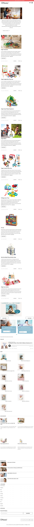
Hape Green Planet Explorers (7, 109)
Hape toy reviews (5, 287)
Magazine (1, 503)
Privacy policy (13, 524)
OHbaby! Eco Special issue (8, 401)
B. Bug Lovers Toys (5, 198)
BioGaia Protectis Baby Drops (22, 443)
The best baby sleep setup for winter (12, 478)
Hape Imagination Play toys (7, 79)
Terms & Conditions (8, 524)
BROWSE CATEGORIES (6, 30)
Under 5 (1, 491)
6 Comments (14, 268)
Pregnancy (1, 487)
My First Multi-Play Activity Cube (8, 257)
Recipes (1, 499)
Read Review (3, 58)
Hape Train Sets (4, 49)
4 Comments (14, 120)
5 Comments (14, 179)
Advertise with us (2, 485)
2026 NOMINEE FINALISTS (12, 473)
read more (11, 56)
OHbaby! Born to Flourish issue (25, 401)
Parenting (1, 493)
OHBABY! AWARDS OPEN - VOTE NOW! (19, 0)
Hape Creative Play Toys (6, 168)
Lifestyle (1, 495)
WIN (0, 501)
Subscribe (1, 505)
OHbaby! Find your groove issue (8, 411)
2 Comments (14, 209)
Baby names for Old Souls (11, 462)
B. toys (2, 227)
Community (1, 497)
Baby (1, 489)
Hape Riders (3, 138)
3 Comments (14, 90)
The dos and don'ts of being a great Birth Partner (14, 467)
